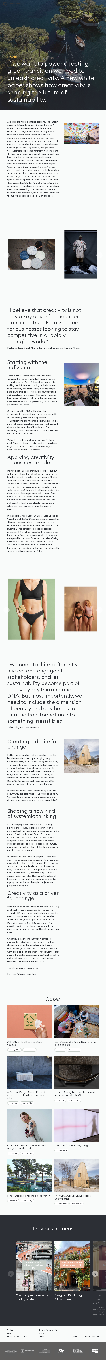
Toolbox (10, 1330)
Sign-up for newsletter (48, 1330)
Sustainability (29, 1050)
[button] (99, 255)
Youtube (95, 1336)
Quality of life (15, 1050)
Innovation (60, 1050)
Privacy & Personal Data (17, 1336)
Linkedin (75, 1336)
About (41, 1336)
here (34, 974)
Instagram (85, 1336)
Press (9, 1333)
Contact (42, 1333)
